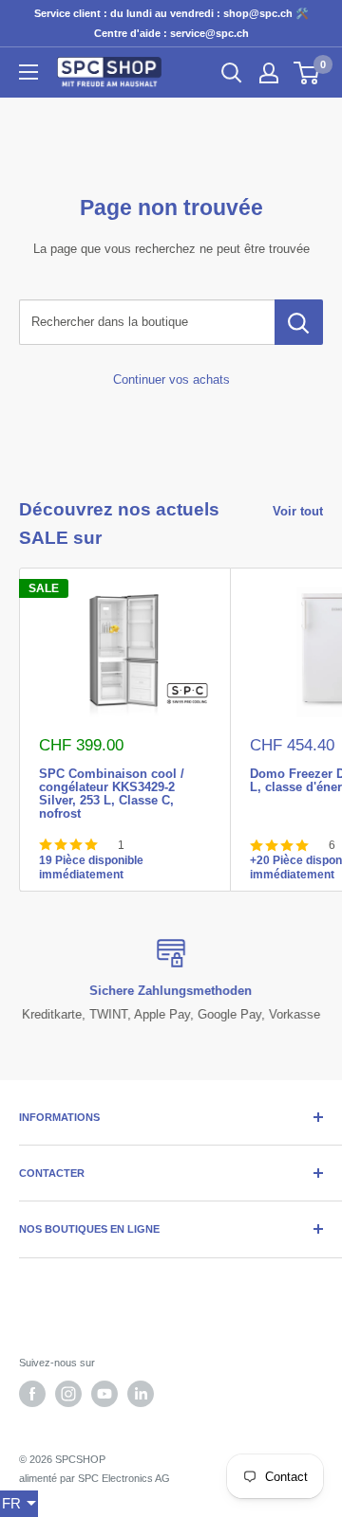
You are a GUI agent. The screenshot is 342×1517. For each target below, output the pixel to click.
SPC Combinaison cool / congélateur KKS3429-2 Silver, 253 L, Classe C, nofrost (111, 772)
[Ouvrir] (28, 72)
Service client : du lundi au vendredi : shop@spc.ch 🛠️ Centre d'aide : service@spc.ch (171, 23)
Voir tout (298, 511)
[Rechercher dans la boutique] (299, 322)
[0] (307, 73)
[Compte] (268, 73)
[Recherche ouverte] (231, 73)
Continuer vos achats (171, 379)
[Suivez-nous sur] (32, 1394)
